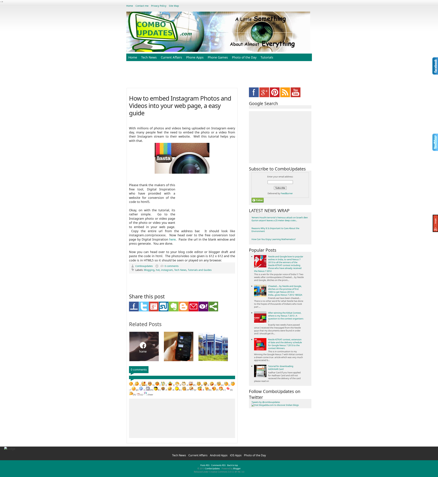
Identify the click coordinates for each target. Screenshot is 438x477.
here (172, 239)
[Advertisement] (219, 76)
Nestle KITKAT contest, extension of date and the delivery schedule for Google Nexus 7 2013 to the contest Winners (285, 344)
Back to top (232, 465)
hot (158, 270)
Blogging (149, 270)
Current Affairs (171, 57)
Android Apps (219, 455)
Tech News (149, 57)
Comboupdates (144, 266)
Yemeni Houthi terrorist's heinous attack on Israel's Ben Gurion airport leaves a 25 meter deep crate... (280, 219)
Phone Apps (195, 57)
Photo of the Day (244, 57)
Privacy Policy (158, 5)
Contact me (142, 5)
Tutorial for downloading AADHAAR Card (280, 368)
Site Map (174, 5)
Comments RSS (218, 465)
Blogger (237, 468)
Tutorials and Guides (200, 270)
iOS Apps (236, 455)
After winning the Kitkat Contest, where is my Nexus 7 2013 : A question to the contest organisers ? (285, 317)
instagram (167, 270)
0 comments (172, 266)
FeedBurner (287, 193)
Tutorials (267, 57)
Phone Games (218, 57)
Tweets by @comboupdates (266, 402)
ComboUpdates (212, 468)
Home (129, 5)
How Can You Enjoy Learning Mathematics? (274, 239)
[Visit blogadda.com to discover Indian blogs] (275, 405)
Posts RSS (205, 465)
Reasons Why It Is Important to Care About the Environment (275, 230)
